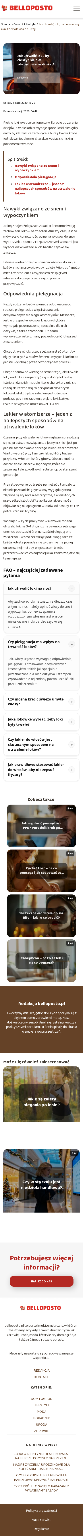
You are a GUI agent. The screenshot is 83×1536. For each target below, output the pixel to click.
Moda (41, 1412)
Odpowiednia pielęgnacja (35, 177)
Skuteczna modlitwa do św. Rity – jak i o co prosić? (41, 915)
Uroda (41, 1424)
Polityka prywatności (41, 1511)
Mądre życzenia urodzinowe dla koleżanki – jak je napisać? (41, 1467)
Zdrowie (41, 1431)
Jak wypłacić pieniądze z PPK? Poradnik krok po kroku (41, 826)
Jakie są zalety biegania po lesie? (41, 1102)
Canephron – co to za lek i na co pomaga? (42, 960)
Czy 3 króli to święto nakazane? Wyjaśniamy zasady (41, 1488)
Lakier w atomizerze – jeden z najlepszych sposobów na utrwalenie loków (45, 188)
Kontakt (41, 1377)
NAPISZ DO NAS (41, 1281)
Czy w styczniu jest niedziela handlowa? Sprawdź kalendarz (41, 1185)
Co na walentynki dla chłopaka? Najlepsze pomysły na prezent (41, 1456)
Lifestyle (30, 24)
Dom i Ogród (41, 1399)
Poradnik (41, 1418)
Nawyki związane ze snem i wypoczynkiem (37, 168)
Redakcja (42, 1370)
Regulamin (41, 1529)
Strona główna (11, 24)
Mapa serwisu (41, 1520)
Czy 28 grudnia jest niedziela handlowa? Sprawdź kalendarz (41, 1477)
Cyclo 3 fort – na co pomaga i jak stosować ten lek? (41, 871)
